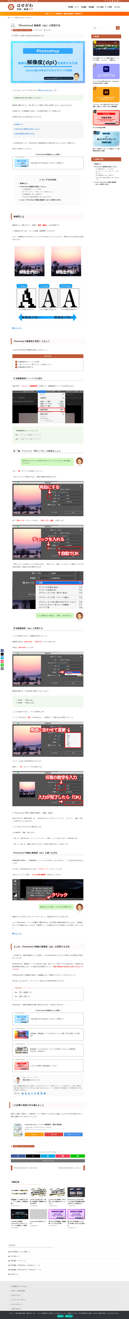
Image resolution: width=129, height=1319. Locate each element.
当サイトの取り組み (18, 1291)
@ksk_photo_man (46, 90)
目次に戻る (18, 328)
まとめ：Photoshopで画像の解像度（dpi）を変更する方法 (40, 200)
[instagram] (110, 1)
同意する (60, 1316)
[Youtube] (44, 1093)
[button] (18, 1156)
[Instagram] (35, 1093)
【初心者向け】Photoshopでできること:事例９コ (46, 163)
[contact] (117, 1)
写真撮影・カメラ (17, 1260)
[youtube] (112, 1)
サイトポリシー (17, 1304)
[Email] (22, 1093)
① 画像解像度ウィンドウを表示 (31, 189)
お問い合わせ (16, 1309)
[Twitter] (26, 1093)
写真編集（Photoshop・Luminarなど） (22, 30)
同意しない (69, 1316)
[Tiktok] (41, 1093)
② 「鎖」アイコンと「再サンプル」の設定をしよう (37, 191)
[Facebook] (32, 1093)
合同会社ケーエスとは (19, 1286)
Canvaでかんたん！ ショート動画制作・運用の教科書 (43, 1124)
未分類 (14, 1274)
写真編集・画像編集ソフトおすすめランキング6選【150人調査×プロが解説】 (55, 1034)
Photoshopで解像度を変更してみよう (27, 129)
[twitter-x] (107, 1)
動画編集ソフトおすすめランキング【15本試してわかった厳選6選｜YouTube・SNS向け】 (53, 1050)
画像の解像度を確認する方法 (25, 133)
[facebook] (105, 1)
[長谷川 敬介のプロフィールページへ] (17, 1081)
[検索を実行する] (118, 28)
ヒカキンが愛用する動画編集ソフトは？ (43, 1066)
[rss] (115, 1)
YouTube (14, 1256)
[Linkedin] (29, 1093)
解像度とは (19, 124)
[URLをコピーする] (2, 668)
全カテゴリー (16, 1295)
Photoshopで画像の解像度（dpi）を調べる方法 (36, 197)
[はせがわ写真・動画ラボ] (20, 7)
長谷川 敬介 (26, 1080)
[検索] (120, 1)
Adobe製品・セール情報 (20, 1252)
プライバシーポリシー (19, 1300)
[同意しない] (127, 1315)
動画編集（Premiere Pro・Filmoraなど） (25, 1269)
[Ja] (38, 1093)
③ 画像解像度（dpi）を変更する (32, 194)
